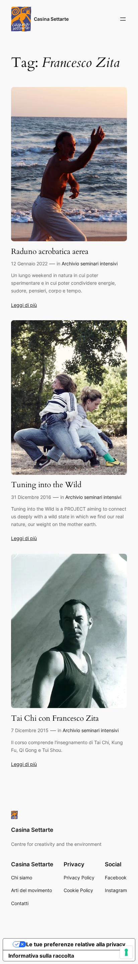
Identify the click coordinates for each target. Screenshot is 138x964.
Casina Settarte (51, 19)
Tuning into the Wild (46, 485)
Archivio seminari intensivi (90, 263)
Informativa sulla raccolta (41, 955)
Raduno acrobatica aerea (49, 251)
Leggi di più (24, 305)
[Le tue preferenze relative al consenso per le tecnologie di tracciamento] (126, 952)
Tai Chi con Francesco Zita (55, 718)
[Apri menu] (123, 19)
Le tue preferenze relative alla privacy (75, 944)
